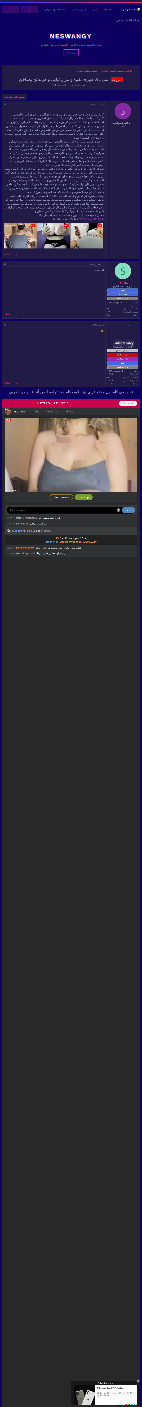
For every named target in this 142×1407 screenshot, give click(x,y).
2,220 (110, 383)
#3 (5, 324)
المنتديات (107, 9)
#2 (5, 264)
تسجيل (120, 20)
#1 (5, 104)
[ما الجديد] (15, 9)
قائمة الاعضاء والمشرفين (56, 9)
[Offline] (128, 266)
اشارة (7, 254)
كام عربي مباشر (80, 9)
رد (17, 254)
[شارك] (9, 105)
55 (108, 315)
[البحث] (6, 9)
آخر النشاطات (133, 20)
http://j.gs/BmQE (92, 219)
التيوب (95, 9)
